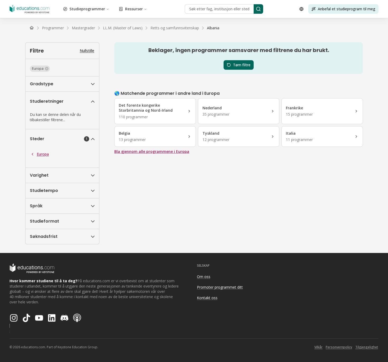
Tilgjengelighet (366, 347)
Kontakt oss (207, 297)
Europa (43, 154)
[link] (213, 28)
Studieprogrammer (87, 8)
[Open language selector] (301, 9)
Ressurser (134, 8)
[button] (40, 68)
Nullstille (87, 50)
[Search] (258, 9)
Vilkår (318, 347)
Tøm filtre (241, 64)
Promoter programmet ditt (220, 287)
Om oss (203, 276)
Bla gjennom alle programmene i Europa (151, 151)
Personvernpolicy (339, 347)
